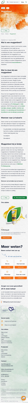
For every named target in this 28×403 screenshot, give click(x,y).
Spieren (3, 356)
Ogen (2, 339)
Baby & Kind (4, 332)
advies (6, 33)
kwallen (14, 108)
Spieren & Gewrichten (6, 342)
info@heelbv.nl (4, 374)
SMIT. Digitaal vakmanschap (12, 401)
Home (2, 33)
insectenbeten (16, 62)
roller (21, 104)
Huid (2, 334)
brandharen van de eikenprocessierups (12, 112)
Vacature (3, 384)
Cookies (3, 383)
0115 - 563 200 (5, 376)
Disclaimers (4, 381)
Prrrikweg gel (15, 104)
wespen (9, 108)
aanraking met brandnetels (16, 110)
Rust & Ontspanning (6, 341)
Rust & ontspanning (6, 355)
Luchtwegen (4, 335)
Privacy (3, 379)
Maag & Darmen (5, 337)
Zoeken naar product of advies (15, 2)
